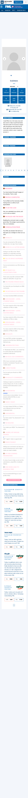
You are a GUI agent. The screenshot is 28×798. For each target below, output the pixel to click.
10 (24, 170)
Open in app (18, 2)
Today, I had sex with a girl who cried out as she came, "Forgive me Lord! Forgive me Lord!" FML (13, 541)
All (2, 10)
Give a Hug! (12, 86)
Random (7, 10)
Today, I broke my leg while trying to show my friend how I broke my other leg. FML (13, 496)
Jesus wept (8, 532)
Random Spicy (21, 10)
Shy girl (7, 554)
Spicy (13, 10)
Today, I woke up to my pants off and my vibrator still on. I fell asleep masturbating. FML (13, 594)
